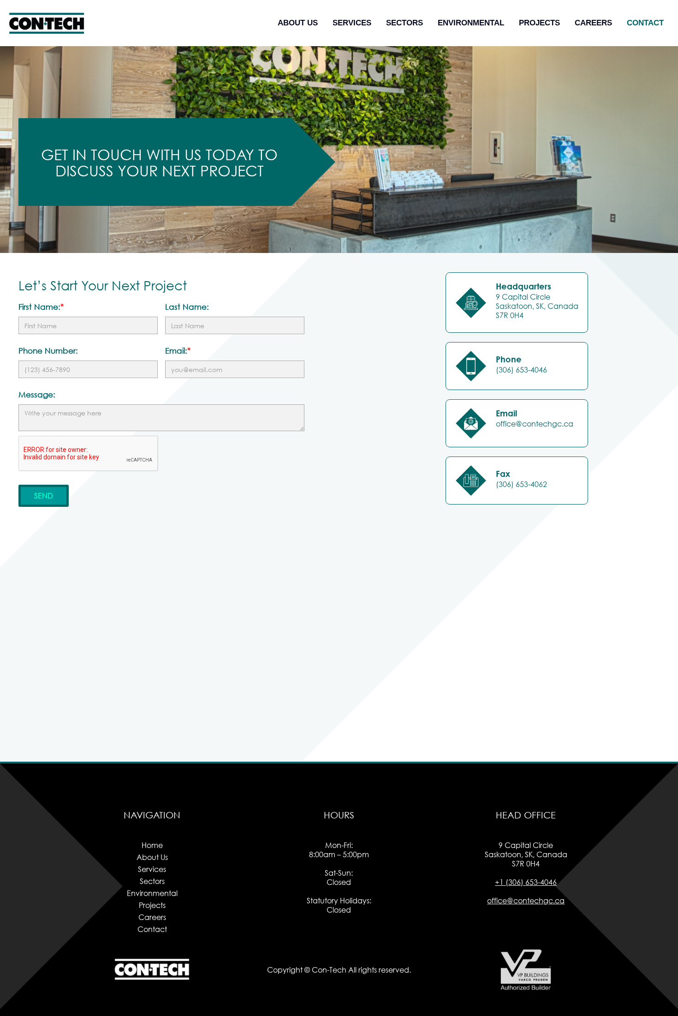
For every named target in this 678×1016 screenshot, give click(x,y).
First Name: (41, 307)
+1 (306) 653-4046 (526, 882)
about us (298, 22)
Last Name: (187, 307)
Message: (36, 394)
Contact (645, 22)
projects (539, 22)
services (352, 22)
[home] (47, 23)
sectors (404, 22)
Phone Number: (48, 350)
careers (593, 22)
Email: (177, 350)
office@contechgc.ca (526, 900)
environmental (471, 22)
